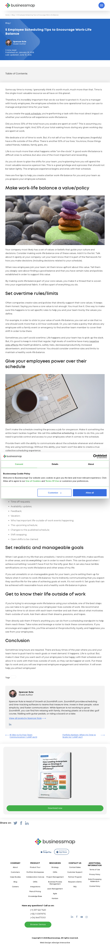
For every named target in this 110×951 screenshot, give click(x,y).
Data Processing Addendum (94, 880)
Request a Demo (75, 882)
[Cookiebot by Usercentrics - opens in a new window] (95, 456)
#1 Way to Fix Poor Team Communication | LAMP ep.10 (23, 736)
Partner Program (75, 877)
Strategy (55, 867)
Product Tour (35, 867)
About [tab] (91, 464)
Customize (53, 493)
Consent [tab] (19, 464)
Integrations (35, 886)
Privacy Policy (94, 874)
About (15, 867)
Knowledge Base (35, 896)
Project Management (55, 877)
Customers (15, 872)
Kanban (55, 898)
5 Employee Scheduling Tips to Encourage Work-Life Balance (37, 15)
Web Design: (55, 943)
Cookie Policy (94, 886)
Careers (15, 886)
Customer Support (74, 872)
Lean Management (55, 889)
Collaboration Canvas (35, 877)
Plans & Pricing (35, 891)
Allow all (90, 493)
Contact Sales (75, 867)
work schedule (33, 113)
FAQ (74, 886)
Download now (55, 808)
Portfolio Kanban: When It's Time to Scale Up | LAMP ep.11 (79, 736)
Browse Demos (38, 924)
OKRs (35, 882)
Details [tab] (55, 464)
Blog (13, 15)
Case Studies (15, 877)
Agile (55, 893)
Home (7, 15)
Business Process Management (55, 883)
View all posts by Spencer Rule (25, 718)
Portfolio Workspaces (35, 872)
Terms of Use (94, 869)
